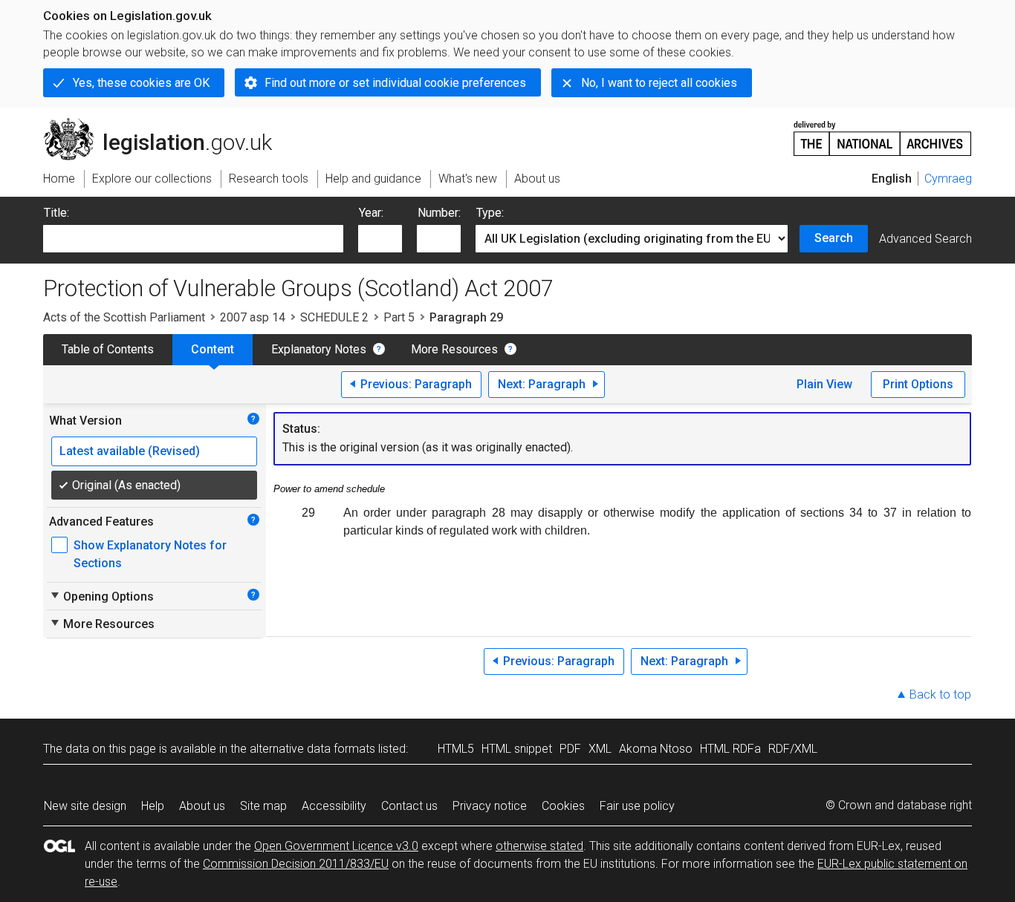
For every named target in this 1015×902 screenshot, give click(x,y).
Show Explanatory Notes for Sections (150, 554)
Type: (490, 213)
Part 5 (399, 317)
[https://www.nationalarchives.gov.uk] (883, 132)
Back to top (940, 694)
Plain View (824, 384)
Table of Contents (108, 349)
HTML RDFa (730, 749)
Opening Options (101, 596)
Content (212, 349)
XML (600, 749)
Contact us (409, 806)
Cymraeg (948, 178)
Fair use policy (637, 806)
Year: (371, 213)
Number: (439, 213)
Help (152, 806)
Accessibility (334, 806)
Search (833, 238)
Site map (263, 806)
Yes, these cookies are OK (141, 83)
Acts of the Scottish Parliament (124, 317)
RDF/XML (792, 749)
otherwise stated (539, 846)
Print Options (918, 384)
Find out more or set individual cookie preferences (395, 83)
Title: (56, 213)
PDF (570, 749)
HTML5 (456, 749)
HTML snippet (516, 749)
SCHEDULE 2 (334, 317)
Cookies (563, 806)
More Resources (454, 349)
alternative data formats (312, 749)
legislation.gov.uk (166, 124)
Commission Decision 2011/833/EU (296, 864)
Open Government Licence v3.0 (336, 846)
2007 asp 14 (252, 317)
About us (202, 806)
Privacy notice (490, 806)
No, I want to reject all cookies (659, 83)
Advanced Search (925, 239)
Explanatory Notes (318, 349)
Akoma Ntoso (656, 749)
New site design (85, 806)
